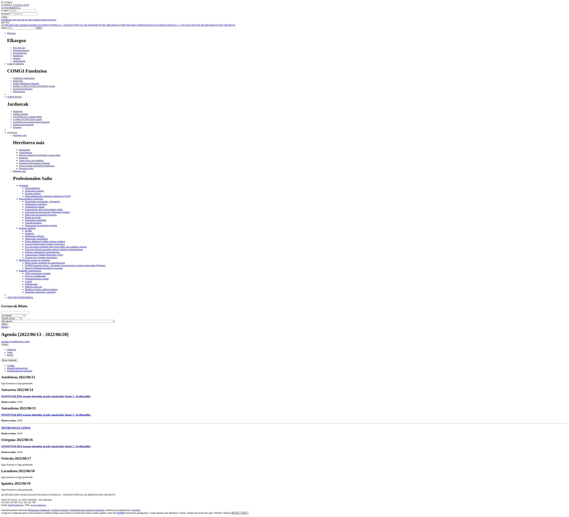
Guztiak (11, 365)
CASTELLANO (21, 5)
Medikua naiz (19, 171)
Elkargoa (11, 33)
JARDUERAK (14, 97)
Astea (9, 352)
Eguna (10, 355)
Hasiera (4, 327)
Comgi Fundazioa (15, 63)
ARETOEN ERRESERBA (20, 297)
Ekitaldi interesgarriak (17, 368)
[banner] (118, 25)
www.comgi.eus (38, 505)
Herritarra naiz (20, 135)
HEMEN (121, 513)
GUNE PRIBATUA (10, 8)
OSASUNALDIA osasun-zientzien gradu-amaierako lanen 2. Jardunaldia (46, 396)
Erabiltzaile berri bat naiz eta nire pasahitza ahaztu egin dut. (28, 20)
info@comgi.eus (15, 505)
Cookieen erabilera (59, 510)
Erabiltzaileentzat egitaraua (19, 371)
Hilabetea (11, 349)
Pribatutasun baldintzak (39, 510)
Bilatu (4, 28)
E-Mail (4, 10)
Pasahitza (5, 13)
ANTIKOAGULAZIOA (15, 427)
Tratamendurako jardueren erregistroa (87, 510)
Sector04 (136, 510)
